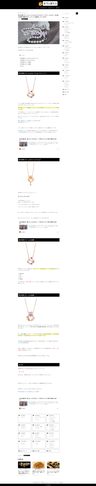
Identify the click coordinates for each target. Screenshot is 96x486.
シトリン (36, 444)
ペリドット (37, 436)
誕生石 (27, 47)
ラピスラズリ (52, 445)
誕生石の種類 (37, 450)
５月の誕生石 (37, 425)
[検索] (77, 13)
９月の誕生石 (51, 433)
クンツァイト (52, 434)
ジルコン (51, 442)
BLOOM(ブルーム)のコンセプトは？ (28, 60)
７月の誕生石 (22, 433)
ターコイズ (51, 447)
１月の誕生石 (22, 415)
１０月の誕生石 (23, 441)
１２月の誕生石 (51, 441)
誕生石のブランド (25, 12)
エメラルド (37, 428)
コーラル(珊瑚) (52, 421)
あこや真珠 (20, 342)
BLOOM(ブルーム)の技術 (26, 64)
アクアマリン (52, 419)
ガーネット (23, 417)
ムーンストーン (52, 428)
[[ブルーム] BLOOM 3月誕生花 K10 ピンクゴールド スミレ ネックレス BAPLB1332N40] (30, 322)
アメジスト (37, 419)
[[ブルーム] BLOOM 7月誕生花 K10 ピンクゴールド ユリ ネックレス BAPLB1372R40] (30, 100)
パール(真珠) (52, 429)
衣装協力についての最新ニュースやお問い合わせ (30, 120)
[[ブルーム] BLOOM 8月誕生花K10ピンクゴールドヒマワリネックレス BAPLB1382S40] (30, 186)
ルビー (22, 436)
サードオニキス (38, 437)
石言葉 (49, 450)
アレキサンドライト (53, 426)
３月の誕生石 (51, 415)
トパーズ (36, 442)
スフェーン (23, 434)
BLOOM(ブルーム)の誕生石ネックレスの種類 (30, 391)
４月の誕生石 (22, 425)
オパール (22, 442)
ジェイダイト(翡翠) (38, 426)
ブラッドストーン (53, 417)
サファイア (51, 436)
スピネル (36, 434)
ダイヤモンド (23, 428)
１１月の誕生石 (37, 441)
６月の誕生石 (51, 425)
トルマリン (23, 444)
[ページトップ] (93, 484)
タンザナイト (52, 444)
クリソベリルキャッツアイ (39, 418)
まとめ (22, 66)
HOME (20, 12)
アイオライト (52, 418)
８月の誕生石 (37, 433)
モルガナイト (23, 426)
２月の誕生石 (37, 415)
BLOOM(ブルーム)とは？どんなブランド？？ (30, 58)
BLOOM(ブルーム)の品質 (26, 62)
